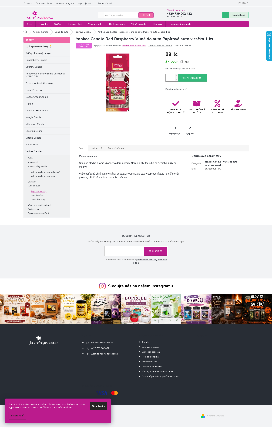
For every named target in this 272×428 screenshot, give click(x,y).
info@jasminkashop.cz (102, 342)
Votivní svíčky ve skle (37, 166)
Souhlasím (98, 406)
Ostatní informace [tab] (117, 148)
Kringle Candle (33, 117)
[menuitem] (29, 24)
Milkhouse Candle (35, 124)
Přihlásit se (155, 251)
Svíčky (31, 158)
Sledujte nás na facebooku (104, 353)
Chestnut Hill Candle (37, 110)
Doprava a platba (44, 3)
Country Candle (34, 66)
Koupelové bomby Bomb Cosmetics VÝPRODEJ (45, 75)
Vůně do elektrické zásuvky (40, 205)
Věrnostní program (65, 3)
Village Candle (33, 137)
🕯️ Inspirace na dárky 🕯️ (39, 46)
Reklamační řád (104, 3)
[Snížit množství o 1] (176, 79)
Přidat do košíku (191, 78)
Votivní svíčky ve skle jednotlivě (45, 172)
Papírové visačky (39, 191)
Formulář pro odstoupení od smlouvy (160, 376)
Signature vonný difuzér (39, 213)
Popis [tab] (81, 148)
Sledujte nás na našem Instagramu (140, 286)
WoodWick (32, 144)
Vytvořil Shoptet (215, 415)
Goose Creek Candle (37, 97)
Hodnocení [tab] (96, 148)
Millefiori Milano (34, 131)
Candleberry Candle (36, 60)
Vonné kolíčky (37, 195)
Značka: (160, 45)
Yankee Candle (34, 151)
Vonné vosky (34, 162)
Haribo (29, 103)
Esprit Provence (34, 90)
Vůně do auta (34, 185)
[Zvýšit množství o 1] (176, 76)
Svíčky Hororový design (38, 53)
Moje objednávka (86, 3)
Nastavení (17, 415)
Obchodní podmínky (151, 366)
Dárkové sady (34, 209)
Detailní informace (174, 89)
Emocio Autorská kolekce (39, 83)
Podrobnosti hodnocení (134, 45)
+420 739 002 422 (100, 348)
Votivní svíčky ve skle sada (43, 176)
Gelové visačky (38, 199)
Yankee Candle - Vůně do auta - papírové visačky (222, 163)
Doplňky (32, 181)
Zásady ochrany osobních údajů (158, 371)
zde (70, 407)
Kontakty (28, 3)
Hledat (146, 15)
